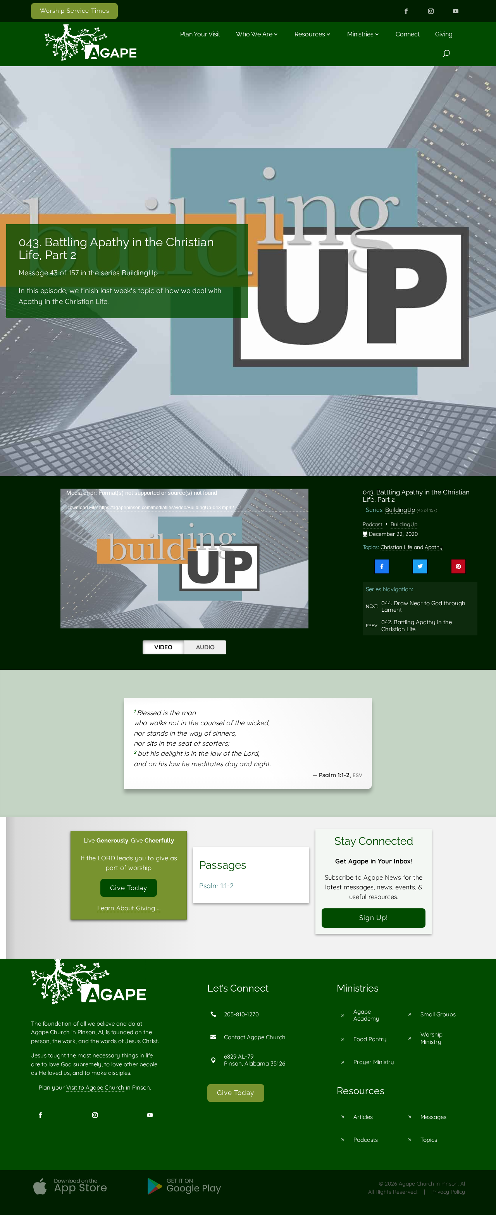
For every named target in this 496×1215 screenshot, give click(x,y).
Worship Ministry (431, 1038)
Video (163, 647)
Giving (444, 34)
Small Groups (438, 1014)
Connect (408, 34)
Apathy (434, 547)
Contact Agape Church (255, 1037)
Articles (363, 1117)
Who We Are (254, 34)
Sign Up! (373, 918)
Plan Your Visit (200, 34)
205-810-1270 (241, 1014)
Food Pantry (370, 1039)
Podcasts (365, 1139)
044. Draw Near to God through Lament (423, 606)
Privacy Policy (448, 1191)
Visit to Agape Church (95, 1087)
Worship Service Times (74, 10)
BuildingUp (400, 509)
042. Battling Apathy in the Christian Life (416, 625)
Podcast (372, 524)
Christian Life (396, 547)
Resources (309, 34)
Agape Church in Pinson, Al (432, 1183)
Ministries (360, 34)
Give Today (128, 888)
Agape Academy (366, 1015)
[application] (184, 558)
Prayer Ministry (373, 1062)
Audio (205, 647)
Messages (433, 1117)
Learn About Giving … (128, 908)
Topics (428, 1139)
